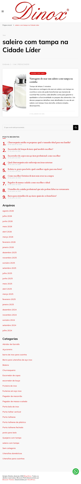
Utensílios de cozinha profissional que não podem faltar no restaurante (38, 189)
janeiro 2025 (8, 304)
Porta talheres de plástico (14, 422)
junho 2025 (8, 278)
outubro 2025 (9, 263)
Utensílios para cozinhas (13, 458)
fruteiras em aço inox (12, 391)
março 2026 (8, 237)
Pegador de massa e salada (15, 401)
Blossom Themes (8, 480)
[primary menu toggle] (3, 11)
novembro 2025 (10, 257)
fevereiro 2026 (9, 242)
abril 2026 (7, 231)
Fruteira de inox (10, 386)
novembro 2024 (10, 315)
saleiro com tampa (38, 73)
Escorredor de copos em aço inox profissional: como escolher (34, 155)
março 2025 (8, 294)
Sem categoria (9, 448)
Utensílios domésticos (12, 453)
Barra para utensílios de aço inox (17, 360)
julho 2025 (7, 273)
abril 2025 (7, 289)
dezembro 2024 (10, 309)
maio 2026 (7, 226)
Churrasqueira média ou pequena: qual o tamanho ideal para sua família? (39, 142)
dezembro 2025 (10, 252)
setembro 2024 (9, 325)
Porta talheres (9, 417)
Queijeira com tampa (12, 438)
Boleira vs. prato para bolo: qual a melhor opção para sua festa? (35, 169)
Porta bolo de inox (11, 406)
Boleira (6, 365)
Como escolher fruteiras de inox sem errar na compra (31, 175)
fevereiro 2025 (9, 299)
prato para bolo (10, 432)
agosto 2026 (8, 211)
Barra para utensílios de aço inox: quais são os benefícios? (32, 195)
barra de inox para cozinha (15, 354)
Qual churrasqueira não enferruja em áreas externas (30, 162)
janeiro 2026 (8, 247)
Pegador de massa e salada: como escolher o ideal (29, 182)
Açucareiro (7, 349)
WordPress (31, 480)
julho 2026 (7, 216)
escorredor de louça (11, 380)
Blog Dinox (27, 476)
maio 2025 (7, 283)
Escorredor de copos (11, 375)
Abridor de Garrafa (11, 344)
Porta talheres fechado (13, 427)
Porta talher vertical (12, 412)
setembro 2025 (9, 268)
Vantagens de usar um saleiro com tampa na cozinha (51, 80)
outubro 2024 (9, 320)
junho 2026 (8, 221)
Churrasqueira (9, 370)
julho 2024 (7, 330)
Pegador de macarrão (12, 396)
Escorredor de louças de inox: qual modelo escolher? (30, 149)
